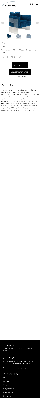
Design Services (8, 389)
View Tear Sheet (20, 65)
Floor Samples (8, 392)
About (5, 377)
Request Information (20, 72)
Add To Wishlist (21, 77)
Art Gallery (7, 381)
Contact (6, 385)
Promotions (7, 396)
